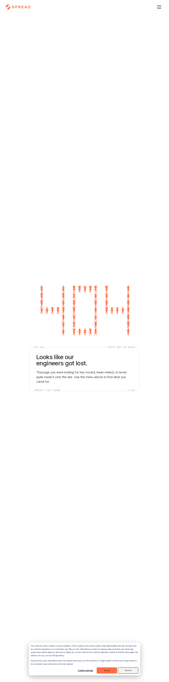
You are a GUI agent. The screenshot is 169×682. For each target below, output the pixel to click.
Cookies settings (85, 670)
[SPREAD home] (18, 7)
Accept (107, 670)
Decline (128, 670)
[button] (159, 7)
